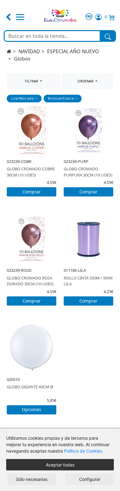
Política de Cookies (83, 450)
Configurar (89, 479)
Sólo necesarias (31, 479)
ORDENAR (86, 81)
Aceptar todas (60, 464)
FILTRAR (32, 81)
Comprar (31, 192)
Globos (22, 58)
